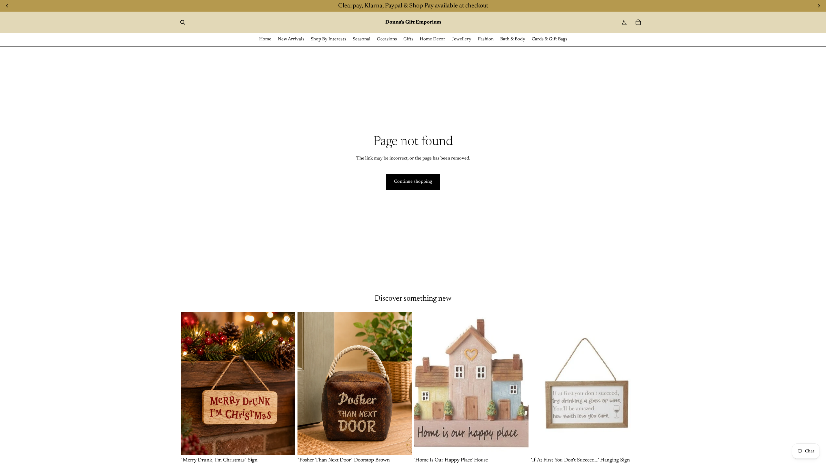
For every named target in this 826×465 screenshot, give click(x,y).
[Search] (183, 22)
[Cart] (638, 22)
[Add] (285, 445)
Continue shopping (413, 182)
